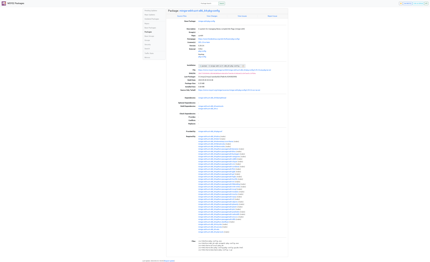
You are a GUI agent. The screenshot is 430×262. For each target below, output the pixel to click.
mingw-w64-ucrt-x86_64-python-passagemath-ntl (216, 199)
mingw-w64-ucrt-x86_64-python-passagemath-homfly (217, 179)
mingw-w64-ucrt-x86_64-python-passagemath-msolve (218, 194)
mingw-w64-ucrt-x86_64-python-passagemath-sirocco (218, 217)
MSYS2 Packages (15, 3)
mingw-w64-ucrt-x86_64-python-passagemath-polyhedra (218, 212)
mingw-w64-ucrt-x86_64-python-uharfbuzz (213, 222)
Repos (147, 24)
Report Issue (272, 16)
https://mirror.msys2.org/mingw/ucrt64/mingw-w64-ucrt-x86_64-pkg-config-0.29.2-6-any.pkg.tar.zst (234, 70)
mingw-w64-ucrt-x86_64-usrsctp (210, 227)
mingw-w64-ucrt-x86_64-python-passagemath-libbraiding (219, 184)
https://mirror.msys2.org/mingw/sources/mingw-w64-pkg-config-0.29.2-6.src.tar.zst (229, 90)
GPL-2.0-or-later (204, 42)
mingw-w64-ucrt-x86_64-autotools (210, 106)
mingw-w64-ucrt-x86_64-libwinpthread (212, 98)
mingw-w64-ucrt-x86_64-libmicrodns (211, 147)
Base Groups (149, 36)
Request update (169, 261)
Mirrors (147, 58)
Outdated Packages (152, 19)
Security (148, 45)
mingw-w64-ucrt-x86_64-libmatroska (211, 144)
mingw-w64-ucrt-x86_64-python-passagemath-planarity (218, 204)
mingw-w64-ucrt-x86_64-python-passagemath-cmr (216, 164)
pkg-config (202, 51)
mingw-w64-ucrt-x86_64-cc (208, 109)
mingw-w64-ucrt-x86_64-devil (209, 139)
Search (222, 3)
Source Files (182, 16)
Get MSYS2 (407, 3)
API (426, 3)
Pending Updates (151, 11)
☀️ (401, 3)
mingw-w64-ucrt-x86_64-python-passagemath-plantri (217, 207)
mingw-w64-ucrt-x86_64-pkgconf (210, 131)
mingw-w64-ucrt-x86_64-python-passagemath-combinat (218, 167)
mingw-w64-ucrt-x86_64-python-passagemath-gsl (216, 174)
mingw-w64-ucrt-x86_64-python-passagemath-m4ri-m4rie (219, 187)
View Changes (212, 16)
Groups (147, 40)
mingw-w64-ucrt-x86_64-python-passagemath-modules (218, 192)
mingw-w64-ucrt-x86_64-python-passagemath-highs (217, 177)
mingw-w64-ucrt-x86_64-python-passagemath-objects (218, 202)
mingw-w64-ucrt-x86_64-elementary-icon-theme (215, 141)
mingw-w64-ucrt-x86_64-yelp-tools (211, 232)
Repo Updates (150, 15)
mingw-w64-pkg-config (206, 21)
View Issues (242, 16)
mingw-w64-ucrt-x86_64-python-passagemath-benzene (218, 149)
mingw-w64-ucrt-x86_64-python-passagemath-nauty (217, 197)
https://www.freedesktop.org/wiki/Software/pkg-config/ (219, 39)
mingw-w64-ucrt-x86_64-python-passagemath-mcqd (217, 189)
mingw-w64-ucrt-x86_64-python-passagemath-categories (219, 157)
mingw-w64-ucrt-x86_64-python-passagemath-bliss (217, 152)
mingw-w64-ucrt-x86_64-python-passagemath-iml (216, 182)
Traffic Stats (149, 53)
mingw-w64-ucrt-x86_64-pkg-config (200, 10)
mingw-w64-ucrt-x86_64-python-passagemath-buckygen (218, 154)
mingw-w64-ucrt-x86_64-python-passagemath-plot (216, 209)
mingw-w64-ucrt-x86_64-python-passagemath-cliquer (217, 162)
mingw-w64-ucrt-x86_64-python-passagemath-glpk (216, 172)
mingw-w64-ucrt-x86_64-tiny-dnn (210, 224)
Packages (148, 32)
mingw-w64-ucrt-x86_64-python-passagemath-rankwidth (218, 214)
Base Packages (150, 28)
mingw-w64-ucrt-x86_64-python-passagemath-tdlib (216, 219)
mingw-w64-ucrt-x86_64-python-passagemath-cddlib (217, 159)
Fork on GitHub (418, 3)
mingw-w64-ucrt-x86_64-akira (209, 136)
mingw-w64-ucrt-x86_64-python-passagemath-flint (216, 169)
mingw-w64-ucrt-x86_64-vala (208, 229)
